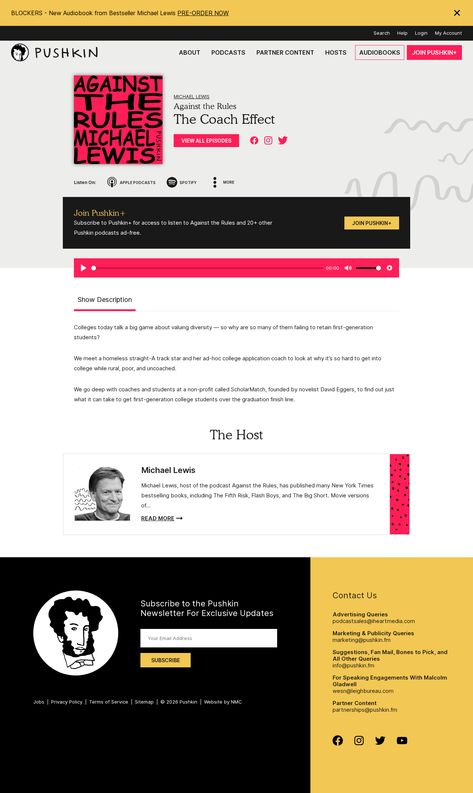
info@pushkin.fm (353, 665)
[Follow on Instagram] (359, 743)
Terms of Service (108, 702)
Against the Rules (205, 106)
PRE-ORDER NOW (203, 13)
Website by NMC (223, 702)
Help (402, 33)
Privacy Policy (66, 702)
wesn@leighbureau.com (363, 690)
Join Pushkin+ (371, 223)
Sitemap (144, 702)
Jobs (38, 702)
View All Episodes (206, 140)
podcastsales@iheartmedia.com (374, 620)
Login (421, 33)
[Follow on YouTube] (402, 742)
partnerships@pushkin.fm (365, 709)
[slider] (207, 268)
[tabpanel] (236, 363)
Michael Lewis (192, 96)
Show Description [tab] (105, 299)
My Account (448, 33)
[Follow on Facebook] (338, 743)
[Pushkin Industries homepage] (54, 53)
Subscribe (165, 660)
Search (382, 33)
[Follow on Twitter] (380, 742)
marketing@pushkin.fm (362, 639)
